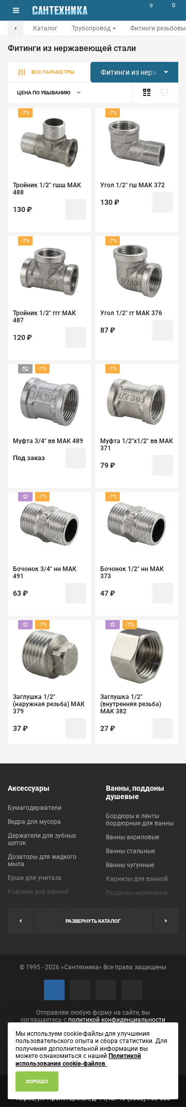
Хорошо (37, 1081)
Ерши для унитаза (34, 878)
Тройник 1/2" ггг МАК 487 (44, 317)
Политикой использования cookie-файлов (78, 1059)
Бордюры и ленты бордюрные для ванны (140, 819)
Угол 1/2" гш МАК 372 (132, 185)
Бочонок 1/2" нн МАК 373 (132, 572)
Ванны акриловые (132, 837)
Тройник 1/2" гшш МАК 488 (47, 189)
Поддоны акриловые (136, 893)
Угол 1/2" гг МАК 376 (131, 313)
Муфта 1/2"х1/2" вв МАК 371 (136, 444)
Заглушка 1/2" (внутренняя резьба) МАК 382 (130, 704)
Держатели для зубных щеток (42, 839)
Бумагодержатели (34, 807)
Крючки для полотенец (42, 905)
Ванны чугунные (130, 865)
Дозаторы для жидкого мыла (42, 860)
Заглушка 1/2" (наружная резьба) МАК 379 (49, 704)
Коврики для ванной (38, 892)
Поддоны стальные (134, 906)
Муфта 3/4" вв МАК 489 (48, 441)
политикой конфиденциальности (116, 1019)
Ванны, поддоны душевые (135, 792)
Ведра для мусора (34, 821)
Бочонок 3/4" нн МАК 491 (44, 572)
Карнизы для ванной (137, 879)
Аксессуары (29, 788)
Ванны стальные (130, 851)
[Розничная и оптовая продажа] (60, 10)
